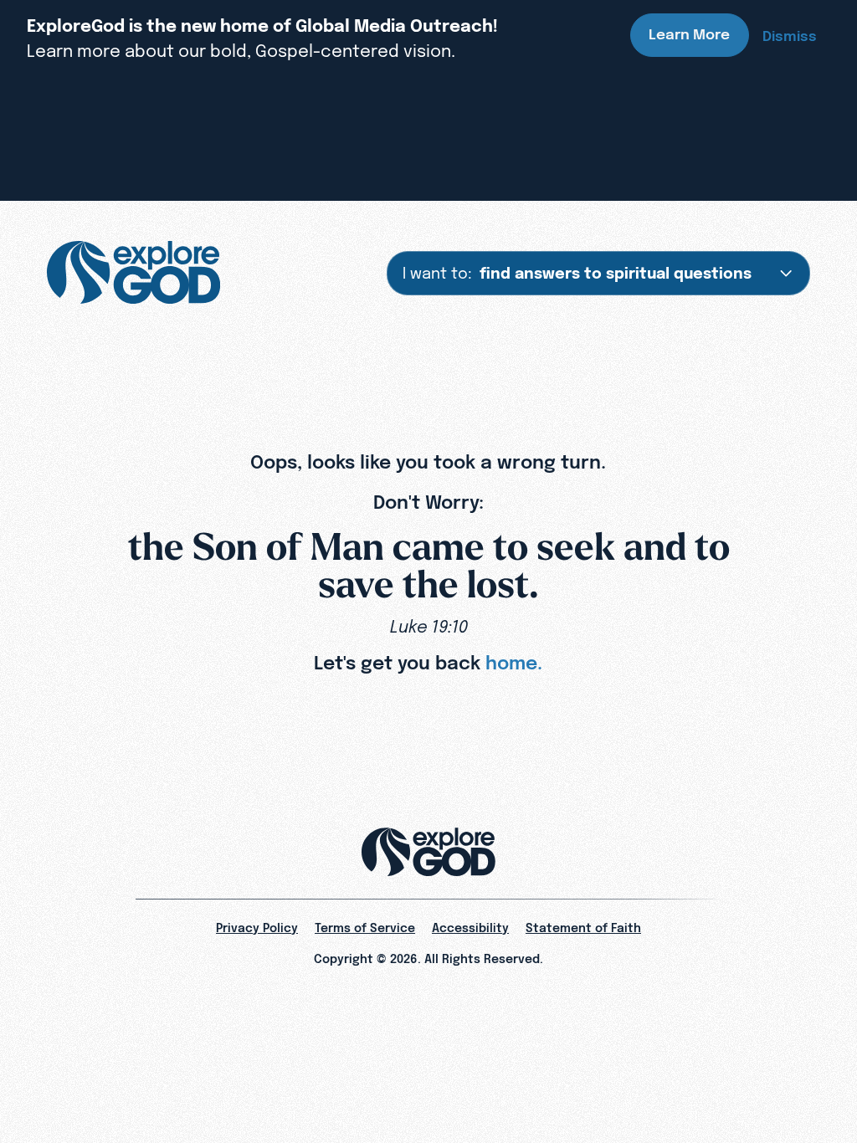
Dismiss (789, 36)
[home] (133, 273)
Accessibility (470, 928)
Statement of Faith (583, 928)
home (511, 663)
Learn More (689, 34)
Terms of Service (365, 928)
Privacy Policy (257, 928)
